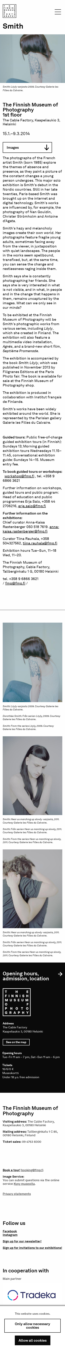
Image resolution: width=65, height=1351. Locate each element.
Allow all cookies (33, 1340)
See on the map (18, 1042)
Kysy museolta (24, 1184)
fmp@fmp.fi (15, 583)
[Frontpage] (9, 11)
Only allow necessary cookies (32, 1326)
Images (13, 147)
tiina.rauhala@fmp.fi (40, 543)
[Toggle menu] (58, 13)
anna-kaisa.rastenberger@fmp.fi (31, 529)
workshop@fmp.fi (19, 476)
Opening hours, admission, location (26, 976)
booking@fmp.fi (32, 1170)
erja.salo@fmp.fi (32, 506)
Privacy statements (17, 1194)
